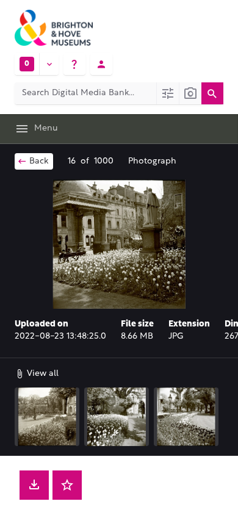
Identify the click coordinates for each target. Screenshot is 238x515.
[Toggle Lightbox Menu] (49, 64)
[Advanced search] (167, 93)
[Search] (212, 93)
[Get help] (74, 64)
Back (37, 161)
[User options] (101, 64)
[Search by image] (190, 93)
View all (41, 373)
